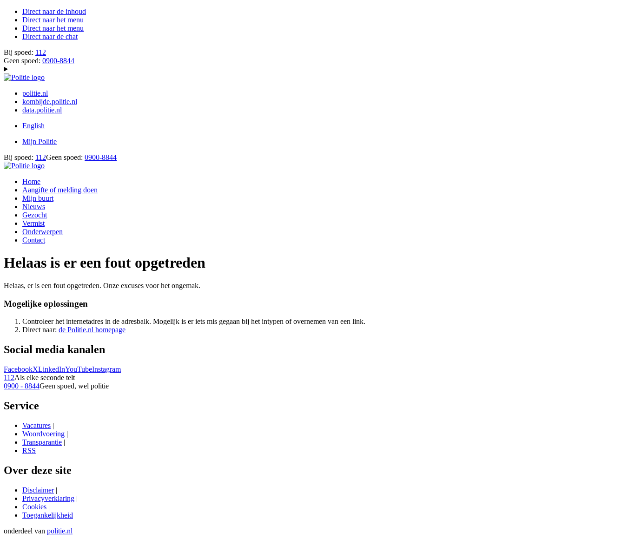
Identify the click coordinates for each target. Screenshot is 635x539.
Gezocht (34, 215)
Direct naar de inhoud (54, 11)
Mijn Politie (39, 141)
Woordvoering (43, 434)
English (33, 126)
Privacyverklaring (48, 498)
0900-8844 (58, 61)
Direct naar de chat (50, 36)
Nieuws (33, 206)
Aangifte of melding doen (60, 190)
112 (40, 52)
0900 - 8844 (22, 386)
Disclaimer (38, 490)
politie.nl (35, 93)
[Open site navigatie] (317, 69)
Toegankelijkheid (47, 515)
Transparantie (42, 442)
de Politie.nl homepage (92, 330)
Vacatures (36, 425)
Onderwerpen (42, 232)
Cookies (34, 507)
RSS (29, 450)
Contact (33, 240)
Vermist (33, 223)
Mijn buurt (37, 198)
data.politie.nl (42, 110)
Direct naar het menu (53, 20)
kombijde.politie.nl (49, 101)
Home (31, 181)
